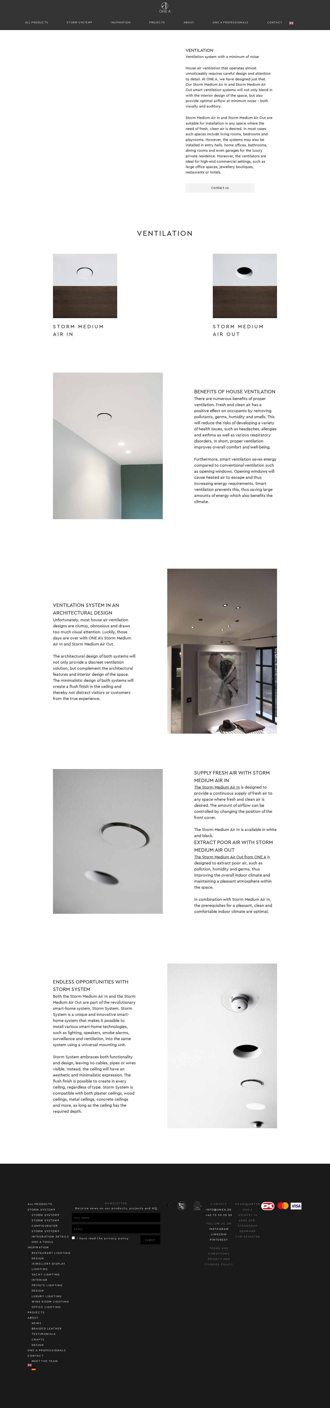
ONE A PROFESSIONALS (230, 22)
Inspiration (121, 22)
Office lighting (46, 1307)
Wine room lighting (50, 1301)
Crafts (38, 1339)
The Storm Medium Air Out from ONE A (230, 857)
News (37, 1323)
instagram (219, 1229)
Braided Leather (47, 1328)
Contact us (220, 188)
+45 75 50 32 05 (219, 1215)
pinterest (219, 1239)
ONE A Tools (43, 1242)
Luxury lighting (47, 1296)
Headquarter (247, 1204)
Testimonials (44, 1334)
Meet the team (45, 1361)
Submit (150, 1240)
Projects (157, 22)
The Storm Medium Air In (217, 787)
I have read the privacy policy (102, 1238)
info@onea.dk (219, 1209)
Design (38, 1345)
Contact (274, 22)
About (189, 22)
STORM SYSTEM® (79, 22)
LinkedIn (219, 1234)
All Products (36, 22)
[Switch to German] (52, 1368)
